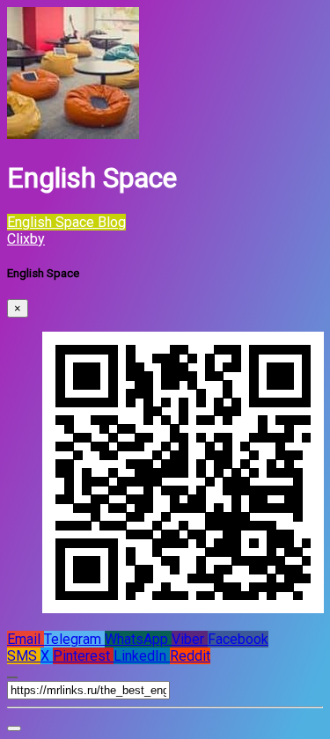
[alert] (14, 728)
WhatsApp (138, 639)
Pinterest (83, 656)
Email (25, 639)
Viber (190, 639)
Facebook (238, 639)
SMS (23, 656)
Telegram (74, 639)
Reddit (190, 656)
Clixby (26, 238)
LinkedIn (142, 656)
